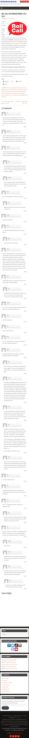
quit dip (6, 91)
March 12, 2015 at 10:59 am (14, 553)
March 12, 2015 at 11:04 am (14, 379)
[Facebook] (21, 2)
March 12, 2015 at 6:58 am (13, 476)
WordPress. (19, 733)
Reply (25, 126)
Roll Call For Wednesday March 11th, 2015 (7, 102)
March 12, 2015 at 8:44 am (13, 350)
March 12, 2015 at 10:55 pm (13, 114)
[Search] (25, 635)
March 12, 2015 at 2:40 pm (13, 193)
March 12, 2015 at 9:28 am (13, 327)
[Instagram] (25, 2)
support (18, 95)
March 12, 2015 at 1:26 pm (14, 239)
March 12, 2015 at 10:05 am (14, 542)
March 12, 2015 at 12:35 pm (13, 216)
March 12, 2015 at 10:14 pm (13, 132)
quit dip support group (12, 91)
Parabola (14, 733)
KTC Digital (17, 717)
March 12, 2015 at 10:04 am (13, 316)
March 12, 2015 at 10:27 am (14, 363)
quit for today (20, 62)
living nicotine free (13, 89)
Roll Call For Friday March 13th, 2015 (21, 102)
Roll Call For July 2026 (11, 660)
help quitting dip (19, 87)
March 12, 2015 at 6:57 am (13, 487)
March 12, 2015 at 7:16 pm (13, 148)
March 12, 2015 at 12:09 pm (13, 227)
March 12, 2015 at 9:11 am (13, 338)
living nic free (7, 89)
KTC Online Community (7, 682)
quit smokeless (15, 93)
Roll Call (13, 18)
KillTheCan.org (6, 53)
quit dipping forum (8, 93)
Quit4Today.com (5, 689)
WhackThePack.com (6, 691)
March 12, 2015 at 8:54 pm (14, 179)
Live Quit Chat (5, 687)
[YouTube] (28, 2)
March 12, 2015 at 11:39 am (13, 250)
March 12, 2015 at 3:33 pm (14, 204)
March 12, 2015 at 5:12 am (13, 528)
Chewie (3, 660)
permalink (4, 96)
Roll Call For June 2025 (11, 662)
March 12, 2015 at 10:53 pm (14, 458)
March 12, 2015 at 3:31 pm (14, 426)
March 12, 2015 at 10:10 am (13, 304)
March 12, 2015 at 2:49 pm (15, 581)
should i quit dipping (13, 95)
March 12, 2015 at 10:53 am (13, 277)
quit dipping (19, 91)
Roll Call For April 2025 (12, 664)
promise (24, 89)
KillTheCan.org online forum (16, 43)
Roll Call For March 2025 (11, 668)
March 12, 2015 (5, 18)
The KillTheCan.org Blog (8, 2)
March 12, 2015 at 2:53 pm (14, 513)
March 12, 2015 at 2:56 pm (14, 290)
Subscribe (5, 708)
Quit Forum (5, 723)
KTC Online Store (5, 684)
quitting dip (7, 95)
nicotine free (19, 89)
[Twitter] (23, 2)
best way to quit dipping (11, 87)
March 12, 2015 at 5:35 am (13, 501)
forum (3, 71)
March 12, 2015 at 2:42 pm (14, 408)
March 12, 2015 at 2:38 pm (14, 567)
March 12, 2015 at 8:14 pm (14, 162)
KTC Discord (4, 680)
